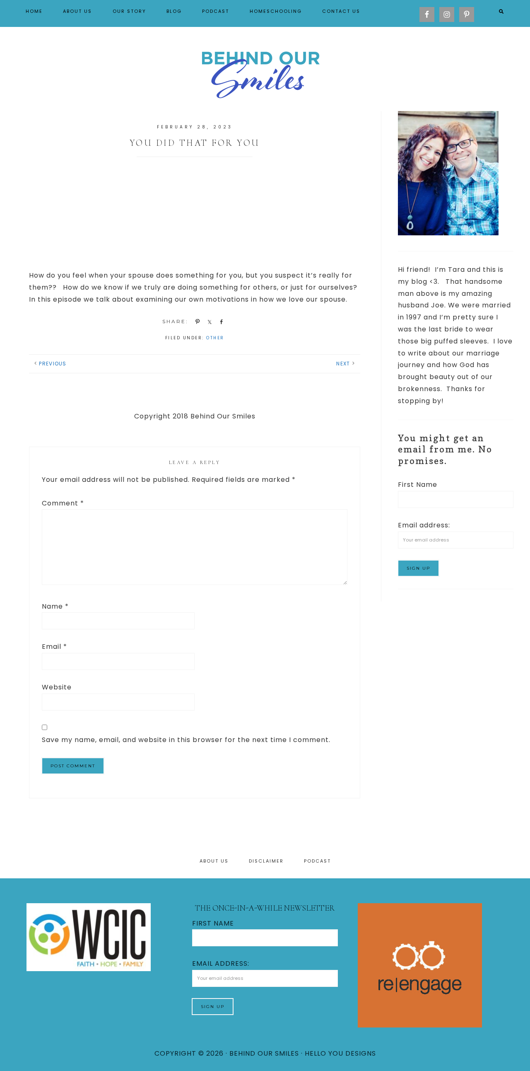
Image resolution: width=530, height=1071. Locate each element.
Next (343, 363)
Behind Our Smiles (265, 73)
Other (215, 338)
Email (54, 646)
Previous (52, 363)
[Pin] (196, 321)
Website (57, 687)
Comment (63, 503)
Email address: (424, 525)
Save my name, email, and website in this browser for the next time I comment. (186, 740)
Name (55, 606)
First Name (417, 484)
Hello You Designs (340, 1053)
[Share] (208, 321)
